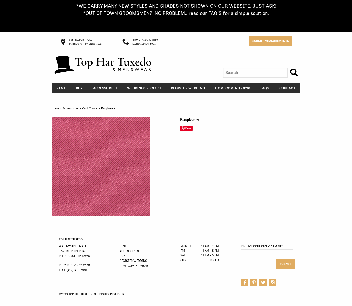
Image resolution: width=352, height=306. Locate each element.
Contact (287, 88)
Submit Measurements (270, 41)
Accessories (105, 88)
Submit (285, 264)
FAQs (265, 88)
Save (188, 128)
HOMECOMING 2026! (232, 88)
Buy (79, 88)
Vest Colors (90, 108)
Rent (60, 88)
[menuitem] (61, 88)
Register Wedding (188, 88)
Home (55, 108)
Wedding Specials (144, 88)
